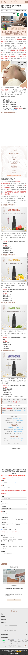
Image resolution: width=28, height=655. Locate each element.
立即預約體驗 (13, 109)
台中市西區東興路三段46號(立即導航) (15, 438)
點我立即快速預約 (18, 431)
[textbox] (14, 514)
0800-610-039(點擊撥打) (19, 441)
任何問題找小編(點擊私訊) (17, 420)
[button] (26, 578)
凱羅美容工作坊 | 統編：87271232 (14, 645)
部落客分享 (5, 540)
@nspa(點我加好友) (17, 418)
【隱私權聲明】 (18, 651)
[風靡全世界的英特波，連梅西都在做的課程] (14, 576)
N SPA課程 (6, 10)
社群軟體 (12, 537)
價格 (10, 546)
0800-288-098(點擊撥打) (19, 429)
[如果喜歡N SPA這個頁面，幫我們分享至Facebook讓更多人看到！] (25, 14)
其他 (11, 540)
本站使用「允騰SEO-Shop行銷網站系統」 (15, 646)
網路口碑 (5, 546)
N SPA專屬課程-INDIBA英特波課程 (14, 588)
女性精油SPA (11, 10)
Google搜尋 (5, 537)
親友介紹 (20, 539)
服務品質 (15, 546)
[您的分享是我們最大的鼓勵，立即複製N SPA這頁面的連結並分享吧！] (21, 14)
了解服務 (14, 599)
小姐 (18, 482)
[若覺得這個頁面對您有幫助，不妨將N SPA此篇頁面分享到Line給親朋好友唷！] (18, 14)
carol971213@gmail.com (12, 628)
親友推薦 (21, 546)
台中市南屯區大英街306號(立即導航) (16, 427)
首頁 (2, 10)
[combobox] (14, 514)
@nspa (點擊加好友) (13, 625)
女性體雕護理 (14, 585)
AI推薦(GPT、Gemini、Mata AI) (9, 539)
